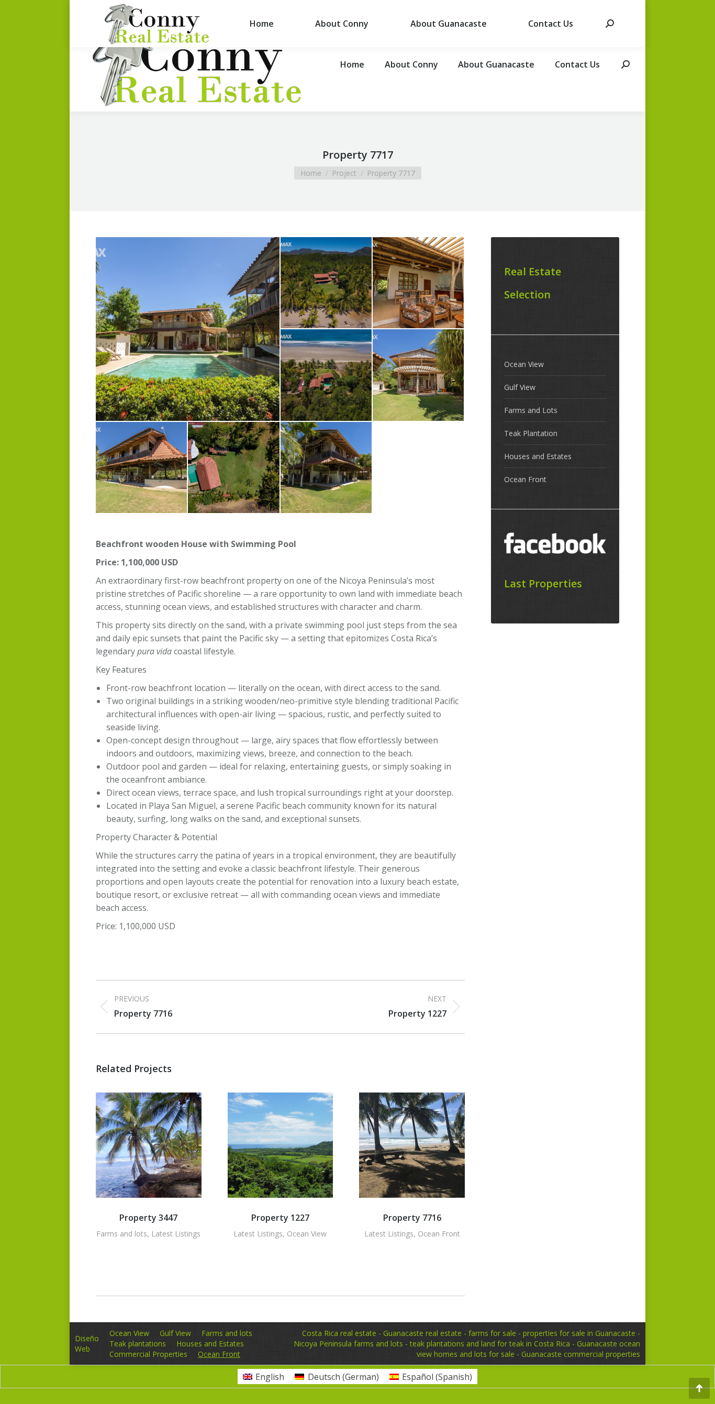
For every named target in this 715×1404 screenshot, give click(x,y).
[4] (419, 375)
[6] (234, 468)
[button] (109, 1178)
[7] (327, 468)
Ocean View (307, 1234)
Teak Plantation (530, 433)
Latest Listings (175, 1234)
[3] (327, 375)
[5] (142, 468)
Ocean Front (439, 1234)
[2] (419, 283)
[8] (188, 329)
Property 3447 (148, 1217)
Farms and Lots (530, 410)
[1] (327, 283)
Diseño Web (87, 1343)
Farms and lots (121, 1234)
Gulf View (519, 387)
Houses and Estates (538, 456)
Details (148, 1145)
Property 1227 (280, 1217)
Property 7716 (412, 1217)
